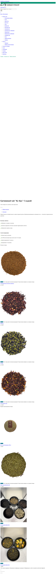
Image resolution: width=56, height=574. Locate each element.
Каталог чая (5, 16)
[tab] (29, 212)
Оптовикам (5, 49)
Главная (1, 56)
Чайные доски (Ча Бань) (9, 44)
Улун (6, 36)
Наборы (6, 39)
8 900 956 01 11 (3, 7)
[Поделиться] (3, 571)
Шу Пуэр (6, 22)
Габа (6, 24)
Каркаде (2, 323)
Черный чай (7, 32)
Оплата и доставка (6, 46)
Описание (4, 211)
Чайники (6, 43)
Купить (1, 281)
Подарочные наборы (9, 18)
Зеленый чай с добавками (9, 30)
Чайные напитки (8, 38)
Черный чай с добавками (9, 33)
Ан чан (1, 363)
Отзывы (4, 50)
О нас (4, 47)
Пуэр (6, 19)
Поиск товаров (3, 9)
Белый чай (7, 25)
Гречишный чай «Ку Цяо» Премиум (7, 283)
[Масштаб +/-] (0, 571)
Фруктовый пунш (3, 403)
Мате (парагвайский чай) (5, 484)
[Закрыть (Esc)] (4, 571)
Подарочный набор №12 (5, 564)
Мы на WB (5, 52)
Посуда (4, 41)
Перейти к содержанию (4, 1)
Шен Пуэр (7, 21)
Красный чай (7, 27)
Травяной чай (7, 35)
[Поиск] (1, 10)
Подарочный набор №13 (5, 524)
